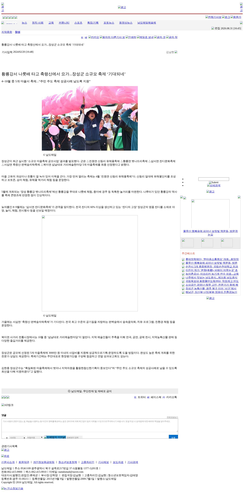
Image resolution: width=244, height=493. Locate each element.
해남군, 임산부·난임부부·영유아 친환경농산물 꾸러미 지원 (211, 293)
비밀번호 (31, 437)
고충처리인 (87, 462)
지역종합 (6, 32)
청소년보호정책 (67, 462)
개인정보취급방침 (43, 462)
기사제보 (103, 462)
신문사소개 (8, 462)
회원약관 (24, 462)
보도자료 (118, 462)
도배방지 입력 (73, 437)
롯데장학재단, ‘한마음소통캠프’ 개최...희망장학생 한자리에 (212, 260)
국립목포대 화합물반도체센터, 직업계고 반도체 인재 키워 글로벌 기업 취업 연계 (212, 282)
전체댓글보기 (172, 417)
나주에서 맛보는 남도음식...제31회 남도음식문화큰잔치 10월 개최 (211, 278)
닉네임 (13, 437)
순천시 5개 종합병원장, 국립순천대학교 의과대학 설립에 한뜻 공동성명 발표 (212, 267)
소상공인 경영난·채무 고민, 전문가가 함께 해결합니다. (212, 286)
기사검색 (132, 462)
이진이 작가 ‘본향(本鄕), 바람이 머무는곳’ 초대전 (212, 271)
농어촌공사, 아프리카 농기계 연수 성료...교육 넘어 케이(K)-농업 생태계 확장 (212, 275)
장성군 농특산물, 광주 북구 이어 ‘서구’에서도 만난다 (211, 289)
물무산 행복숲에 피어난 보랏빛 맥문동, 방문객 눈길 (211, 264)
